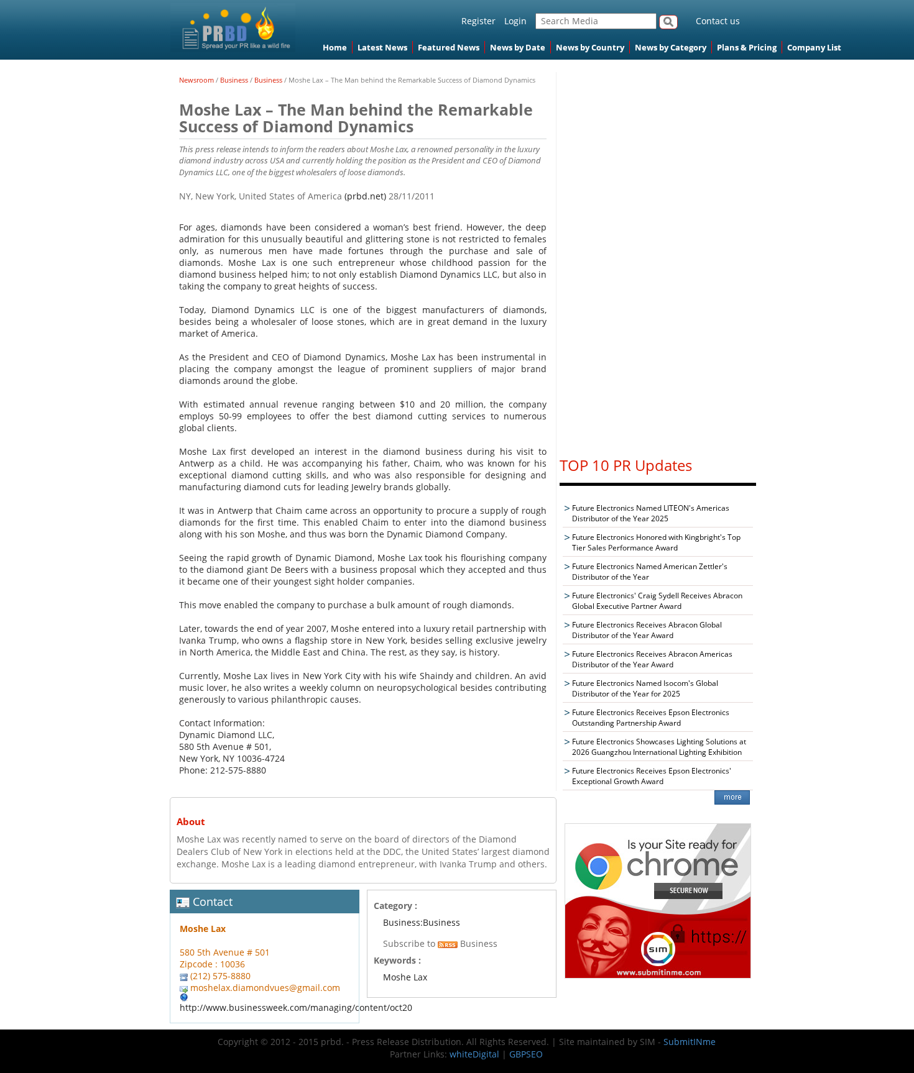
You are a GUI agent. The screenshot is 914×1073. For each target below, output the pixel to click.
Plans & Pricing (747, 47)
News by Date (517, 47)
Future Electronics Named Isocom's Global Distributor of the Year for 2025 (645, 688)
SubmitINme (689, 1042)
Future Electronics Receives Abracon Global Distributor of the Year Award (647, 630)
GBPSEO (526, 1054)
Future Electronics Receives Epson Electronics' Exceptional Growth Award (651, 776)
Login (515, 21)
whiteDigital (474, 1054)
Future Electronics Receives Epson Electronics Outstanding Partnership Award (650, 717)
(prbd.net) (365, 196)
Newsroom (196, 79)
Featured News (448, 47)
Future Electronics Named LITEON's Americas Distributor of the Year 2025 (650, 513)
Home (335, 47)
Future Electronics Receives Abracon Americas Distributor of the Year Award (652, 659)
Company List (814, 47)
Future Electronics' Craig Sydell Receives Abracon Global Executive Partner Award (657, 600)
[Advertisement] (658, 258)
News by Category (670, 47)
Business (234, 79)
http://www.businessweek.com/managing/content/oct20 (296, 1007)
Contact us (718, 21)
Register (478, 21)
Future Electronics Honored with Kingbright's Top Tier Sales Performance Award (656, 542)
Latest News (382, 47)
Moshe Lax (405, 977)
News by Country (590, 47)
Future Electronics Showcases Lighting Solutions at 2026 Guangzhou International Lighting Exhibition (659, 746)
